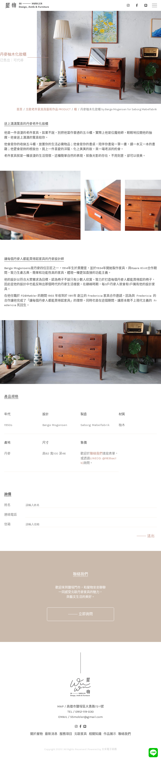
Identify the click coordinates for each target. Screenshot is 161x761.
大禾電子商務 (109, 749)
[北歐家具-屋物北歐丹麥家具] (27, 5)
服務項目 (66, 734)
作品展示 (110, 734)
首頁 (19, 109)
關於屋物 (36, 734)
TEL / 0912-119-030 (81, 711)
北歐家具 (80, 734)
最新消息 (51, 734)
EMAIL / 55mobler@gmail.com (80, 717)
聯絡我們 (96, 453)
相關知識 (95, 734)
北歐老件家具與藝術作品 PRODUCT (48, 109)
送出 (151, 536)
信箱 (7, 524)
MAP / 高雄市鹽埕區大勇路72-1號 (80, 706)
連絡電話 (10, 514)
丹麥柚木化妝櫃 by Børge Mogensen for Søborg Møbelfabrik (118, 109)
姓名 (7, 505)
